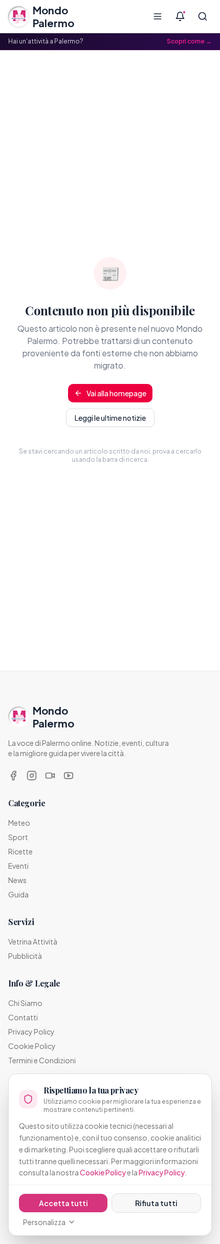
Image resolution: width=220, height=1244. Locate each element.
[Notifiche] (180, 16)
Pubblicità (25, 955)
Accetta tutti (63, 1203)
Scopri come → (189, 41)
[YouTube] (68, 775)
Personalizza (44, 1222)
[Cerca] (202, 16)
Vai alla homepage (116, 393)
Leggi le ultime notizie (110, 417)
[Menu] (157, 16)
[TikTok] (50, 775)
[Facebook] (13, 775)
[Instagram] (32, 775)
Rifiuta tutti (156, 1203)
